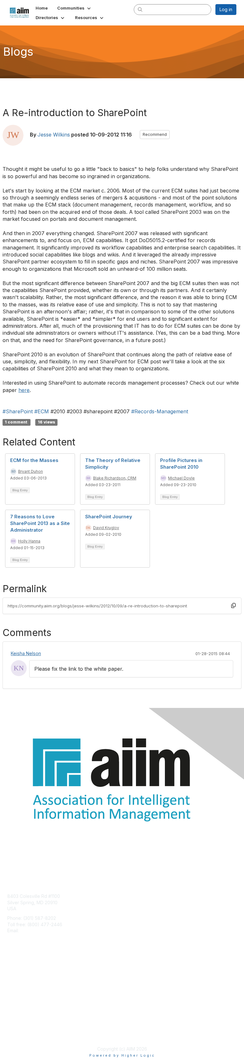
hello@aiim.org (35, 930)
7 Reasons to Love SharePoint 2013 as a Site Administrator (40, 523)
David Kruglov (106, 527)
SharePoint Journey (108, 517)
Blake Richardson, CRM (114, 478)
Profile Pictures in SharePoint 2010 (181, 463)
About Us (16, 1027)
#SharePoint (18, 411)
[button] (74, 8)
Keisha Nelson (26, 653)
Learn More (19, 985)
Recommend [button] (155, 134)
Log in (226, 9)
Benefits (15, 978)
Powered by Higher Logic (122, 1055)
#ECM (41, 411)
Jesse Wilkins (53, 134)
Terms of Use (21, 1033)
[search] (140, 9)
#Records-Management (159, 411)
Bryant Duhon (30, 471)
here (24, 390)
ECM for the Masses (34, 460)
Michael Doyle (181, 478)
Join (11, 972)
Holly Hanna (29, 541)
